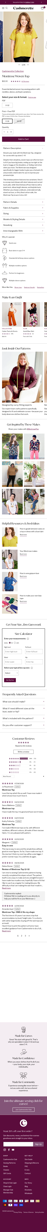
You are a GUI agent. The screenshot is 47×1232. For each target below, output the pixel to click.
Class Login (7, 1186)
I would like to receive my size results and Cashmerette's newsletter (26, 126)
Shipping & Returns (32, 1163)
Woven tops (18, 287)
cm (17, 643)
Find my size (32, 97)
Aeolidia (41, 1212)
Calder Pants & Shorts (9, 331)
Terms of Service (28, 1212)
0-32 (7, 105)
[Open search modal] (6, 8)
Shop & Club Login (10, 1183)
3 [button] (25, 936)
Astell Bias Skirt (28, 331)
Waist (6, 657)
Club (25, 328)
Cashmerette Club (10, 1159)
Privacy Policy (18, 1212)
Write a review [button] (23, 752)
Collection (7, 328)
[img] (7, 783)
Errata (27, 1170)
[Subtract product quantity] (4, 132)
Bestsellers (40, 287)
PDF (3, 101)
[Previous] (5, 2)
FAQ (26, 1166)
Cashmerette (10, 1211)
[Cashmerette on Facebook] (9, 1149)
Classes (6, 1170)
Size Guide (28, 1159)
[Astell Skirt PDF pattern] (33, 314)
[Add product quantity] (11, 132)
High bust (7, 647)
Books (5, 1166)
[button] (14, 759)
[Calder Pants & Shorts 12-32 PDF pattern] (12, 314)
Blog (26, 1186)
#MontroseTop (33, 429)
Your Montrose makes (28, 551)
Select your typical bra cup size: (17, 668)
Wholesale (28, 1193)
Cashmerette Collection (13, 71)
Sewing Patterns (9, 1163)
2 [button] (21, 936)
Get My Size (10, 680)
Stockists (28, 1190)
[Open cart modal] (42, 8)
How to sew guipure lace (29, 573)
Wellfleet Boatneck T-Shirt (11, 1016)
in (12, 643)
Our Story (28, 1183)
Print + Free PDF (8, 111)
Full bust (28, 647)
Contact (28, 1173)
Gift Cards (7, 1173)
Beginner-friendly (29, 287)
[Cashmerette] (23, 8)
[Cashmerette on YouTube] (13, 1149)
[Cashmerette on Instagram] (4, 1149)
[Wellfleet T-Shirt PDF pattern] (23, 984)
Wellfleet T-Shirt (29, 2)
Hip (26, 657)
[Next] (41, 2)
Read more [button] (6, 888)
